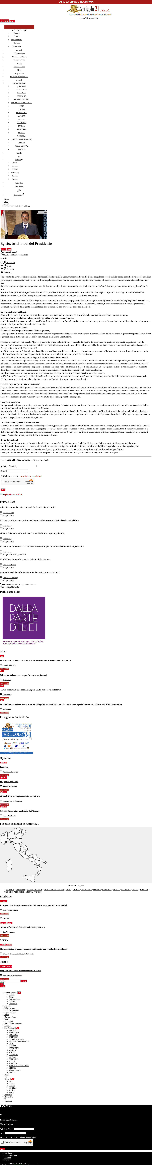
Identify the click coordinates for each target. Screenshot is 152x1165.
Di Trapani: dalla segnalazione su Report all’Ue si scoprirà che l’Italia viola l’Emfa (39, 520)
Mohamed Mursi (15, 494)
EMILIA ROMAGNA (21, 99)
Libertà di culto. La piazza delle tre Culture (20, 796)
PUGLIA (21, 126)
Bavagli (19, 50)
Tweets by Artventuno (8, 1120)
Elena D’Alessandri (10, 910)
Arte (15, 162)
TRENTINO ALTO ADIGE (21, 139)
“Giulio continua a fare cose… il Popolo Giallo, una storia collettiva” (30, 690)
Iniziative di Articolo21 (19, 77)
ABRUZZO (21, 86)
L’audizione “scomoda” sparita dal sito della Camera (25, 559)
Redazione (7, 526)
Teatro (14, 179)
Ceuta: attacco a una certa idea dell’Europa (19, 811)
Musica (15, 176)
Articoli (3, 249)
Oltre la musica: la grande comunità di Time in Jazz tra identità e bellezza (33, 949)
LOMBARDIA (21, 113)
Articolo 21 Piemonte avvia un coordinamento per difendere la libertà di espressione (42, 546)
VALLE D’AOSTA (21, 146)
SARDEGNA (21, 129)
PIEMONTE (21, 123)
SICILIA (21, 133)
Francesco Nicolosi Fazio (12, 801)
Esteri (16, 36)
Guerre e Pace (19, 67)
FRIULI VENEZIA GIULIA (21, 103)
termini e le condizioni (31, 476)
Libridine (14, 172)
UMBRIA (21, 143)
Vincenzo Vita (8, 513)
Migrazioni (19, 73)
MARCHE (21, 116)
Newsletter (19, 186)
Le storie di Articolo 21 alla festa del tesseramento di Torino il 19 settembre (35, 660)
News (2, 656)
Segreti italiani (19, 60)
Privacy (7, 1160)
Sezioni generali (18, 30)
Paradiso (4, 767)
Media (19, 153)
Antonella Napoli (10, 252)
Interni (16, 33)
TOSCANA (21, 136)
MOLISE (21, 119)
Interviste (19, 183)
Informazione (16, 40)
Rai (19, 156)
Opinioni (3, 763)
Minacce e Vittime (19, 57)
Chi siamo (8, 1153)
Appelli (19, 80)
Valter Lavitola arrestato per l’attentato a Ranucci (23, 675)
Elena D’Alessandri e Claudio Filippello (18, 954)
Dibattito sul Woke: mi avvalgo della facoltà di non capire (28, 507)
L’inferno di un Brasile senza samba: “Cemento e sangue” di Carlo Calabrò (33, 905)
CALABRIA (21, 93)
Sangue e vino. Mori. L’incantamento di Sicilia (20, 971)
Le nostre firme (10, 1155)
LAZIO (21, 106)
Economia (17, 46)
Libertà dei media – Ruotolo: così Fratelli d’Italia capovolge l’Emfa (32, 533)
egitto (6, 494)
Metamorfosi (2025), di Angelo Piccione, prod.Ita (22, 927)
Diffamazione (19, 53)
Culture (17, 43)
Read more (4, 669)
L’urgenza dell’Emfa (9, 782)
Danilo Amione (9, 932)
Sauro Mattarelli (9, 816)
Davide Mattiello (9, 565)
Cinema (15, 166)
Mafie (19, 63)
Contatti (7, 1158)
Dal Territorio (18, 83)
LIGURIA (21, 109)
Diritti (19, 70)
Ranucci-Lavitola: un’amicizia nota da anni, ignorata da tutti (29, 572)
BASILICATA (21, 89)
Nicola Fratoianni (10, 786)
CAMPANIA (21, 96)
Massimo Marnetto (10, 772)
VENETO (21, 149)
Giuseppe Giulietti (10, 578)
